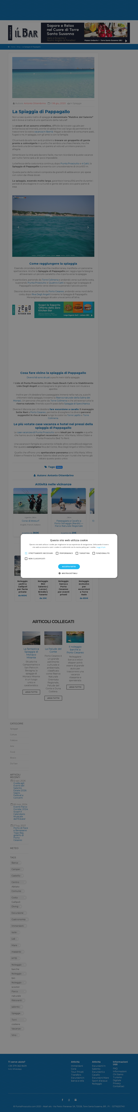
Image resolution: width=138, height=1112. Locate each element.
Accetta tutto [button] (69, 566)
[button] (69, 573)
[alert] (69, 556)
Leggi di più (101, 547)
